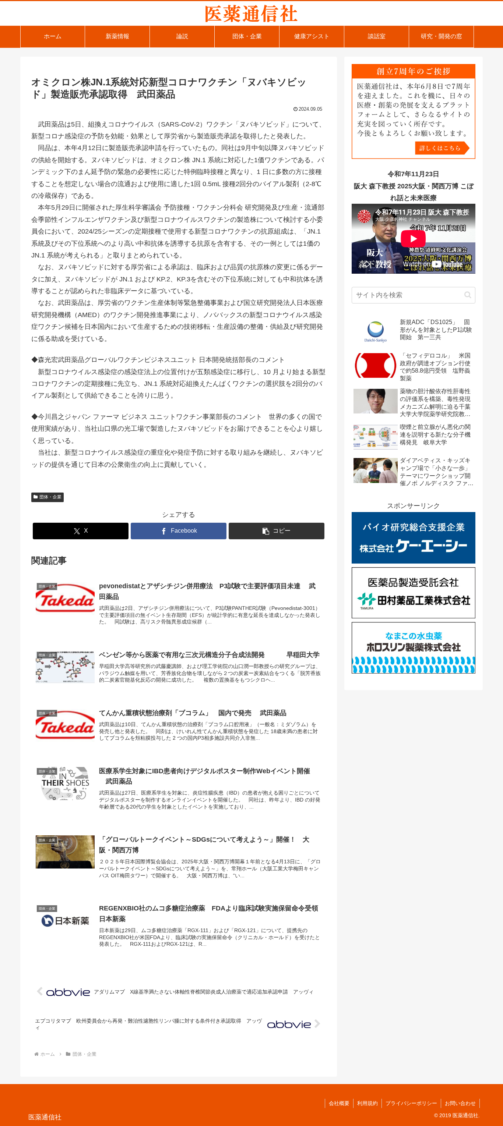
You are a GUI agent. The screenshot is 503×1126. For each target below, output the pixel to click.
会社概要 (339, 1103)
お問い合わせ (460, 1103)
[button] (276, 531)
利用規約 (367, 1103)
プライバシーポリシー (411, 1103)
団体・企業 (50, 497)
